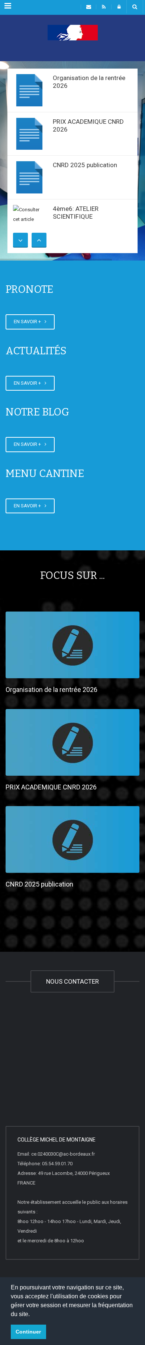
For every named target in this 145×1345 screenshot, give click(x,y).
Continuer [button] (28, 1332)
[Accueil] (72, 42)
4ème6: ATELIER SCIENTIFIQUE (76, 212)
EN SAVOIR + (28, 321)
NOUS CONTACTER (72, 981)
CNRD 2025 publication (85, 165)
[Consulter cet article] (29, 90)
